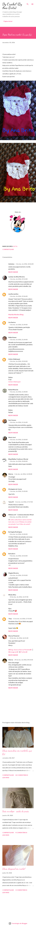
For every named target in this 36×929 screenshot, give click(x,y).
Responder (13, 272)
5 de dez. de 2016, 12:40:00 (23, 474)
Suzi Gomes (12, 420)
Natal (15, 246)
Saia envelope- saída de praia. (15, 811)
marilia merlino (13, 294)
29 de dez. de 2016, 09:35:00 (23, 660)
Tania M (11, 502)
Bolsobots (11, 553)
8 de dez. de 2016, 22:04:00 (18, 534)
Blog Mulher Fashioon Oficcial (18, 459)
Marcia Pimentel (13, 636)
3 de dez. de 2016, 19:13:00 (18, 279)
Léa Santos (12, 322)
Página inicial (8, 21)
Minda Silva (12, 595)
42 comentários (21, 775)
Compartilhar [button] (8, 249)
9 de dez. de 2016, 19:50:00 (18, 575)
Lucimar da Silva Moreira (16, 277)
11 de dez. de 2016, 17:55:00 (22, 618)
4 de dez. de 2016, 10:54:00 (18, 361)
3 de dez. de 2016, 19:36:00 (18, 296)
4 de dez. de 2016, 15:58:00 (18, 439)
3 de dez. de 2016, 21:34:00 (18, 324)
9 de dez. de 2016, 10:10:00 (18, 556)
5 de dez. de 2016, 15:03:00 (18, 491)
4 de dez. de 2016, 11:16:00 (18, 422)
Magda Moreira (13, 573)
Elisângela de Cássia (15, 489)
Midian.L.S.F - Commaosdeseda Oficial (21, 514)
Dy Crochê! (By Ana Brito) (12, 6)
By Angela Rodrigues (15, 532)
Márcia (10, 474)
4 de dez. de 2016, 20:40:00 (18, 461)
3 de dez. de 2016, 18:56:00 (24, 264)
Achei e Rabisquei (14, 359)
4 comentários (21, 832)
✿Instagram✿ (13, 652)
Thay (10, 618)
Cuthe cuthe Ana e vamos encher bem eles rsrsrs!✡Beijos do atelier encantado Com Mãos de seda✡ (20, 522)
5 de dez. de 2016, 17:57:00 (24, 502)
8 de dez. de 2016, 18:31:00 (18, 517)
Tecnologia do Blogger (19, 923)
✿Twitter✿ (23, 652)
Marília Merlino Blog (15, 314)
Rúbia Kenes (12, 337)
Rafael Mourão (13, 389)
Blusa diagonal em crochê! (13, 868)
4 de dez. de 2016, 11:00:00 (18, 392)
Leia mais (5, 777)
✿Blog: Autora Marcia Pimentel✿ (20, 650)
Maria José (12, 437)
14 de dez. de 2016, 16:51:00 (19, 638)
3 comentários (21, 890)
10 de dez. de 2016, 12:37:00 (19, 597)
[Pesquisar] (27, 3)
